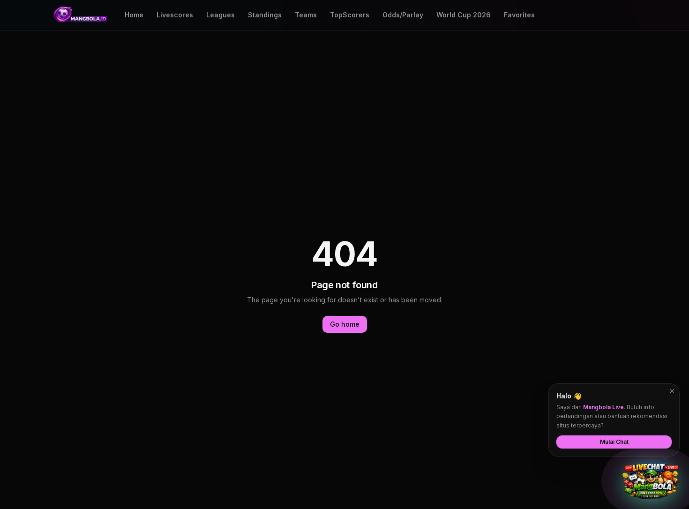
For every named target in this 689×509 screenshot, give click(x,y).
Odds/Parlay (402, 15)
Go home (344, 324)
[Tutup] (672, 391)
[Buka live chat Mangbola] (651, 481)
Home (134, 15)
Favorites (519, 15)
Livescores (175, 15)
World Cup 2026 (463, 15)
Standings (265, 15)
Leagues (220, 15)
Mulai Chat (614, 441)
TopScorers (349, 15)
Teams (306, 15)
